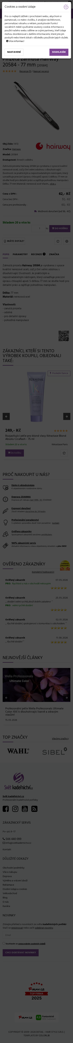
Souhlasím (59, 52)
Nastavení (14, 52)
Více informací (16, 41)
